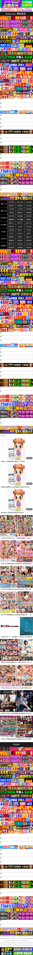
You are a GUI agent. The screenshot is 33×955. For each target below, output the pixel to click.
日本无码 (29, 202)
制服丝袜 (20, 212)
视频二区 (3, 211)
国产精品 (11, 202)
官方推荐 (3, 225)
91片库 (11, 233)
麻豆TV (20, 230)
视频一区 (3, 204)
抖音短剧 (11, 230)
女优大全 (20, 233)
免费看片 (11, 237)
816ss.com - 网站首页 (16, 14)
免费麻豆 (11, 240)
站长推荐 (3, 218)
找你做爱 (29, 216)
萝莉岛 (29, 233)
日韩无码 (29, 247)
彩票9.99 (11, 226)
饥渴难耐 (20, 216)
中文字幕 (20, 209)
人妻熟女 (11, 212)
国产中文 (11, 244)
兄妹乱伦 (20, 244)
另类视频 (29, 212)
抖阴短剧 (20, 247)
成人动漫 (29, 205)
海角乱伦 (29, 237)
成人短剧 (29, 244)
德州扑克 (29, 223)
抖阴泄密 (29, 240)
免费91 (20, 237)
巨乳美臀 (29, 209)
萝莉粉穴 (20, 240)
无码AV (3, 231)
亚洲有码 (11, 205)
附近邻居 (11, 216)
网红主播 (20, 202)
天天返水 (29, 226)
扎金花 (20, 226)
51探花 (28, 230)
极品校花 (11, 247)
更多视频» (16, 744)
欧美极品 (20, 205)
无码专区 (3, 238)
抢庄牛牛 (20, 223)
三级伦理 (11, 209)
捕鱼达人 (11, 223)
